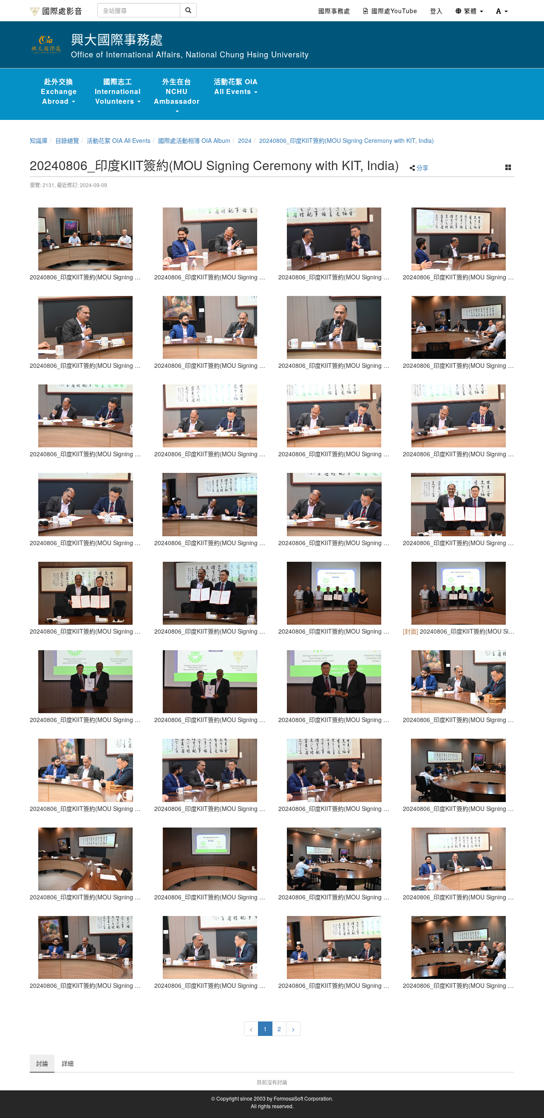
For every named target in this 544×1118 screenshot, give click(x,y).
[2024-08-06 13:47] (86, 859)
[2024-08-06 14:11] (459, 327)
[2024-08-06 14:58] (86, 681)
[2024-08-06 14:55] (334, 415)
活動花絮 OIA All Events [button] (236, 86)
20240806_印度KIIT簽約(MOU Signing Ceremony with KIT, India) (346, 140)
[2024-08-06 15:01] (459, 770)
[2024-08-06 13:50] (210, 859)
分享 (422, 167)
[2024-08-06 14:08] (334, 239)
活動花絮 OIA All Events (118, 140)
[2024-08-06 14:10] (334, 327)
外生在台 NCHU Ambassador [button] (177, 91)
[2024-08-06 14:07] (86, 239)
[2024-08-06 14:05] (334, 859)
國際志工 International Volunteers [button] (118, 91)
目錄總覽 (67, 140)
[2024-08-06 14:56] (459, 504)
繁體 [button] (470, 10)
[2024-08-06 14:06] (210, 947)
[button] (502, 10)
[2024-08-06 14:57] (334, 593)
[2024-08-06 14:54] (86, 415)
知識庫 (39, 140)
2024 (245, 140)
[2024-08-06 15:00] (459, 681)
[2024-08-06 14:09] (86, 327)
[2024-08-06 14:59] (334, 681)
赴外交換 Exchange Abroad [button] (59, 91)
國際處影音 (62, 10)
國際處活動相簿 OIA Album (194, 140)
